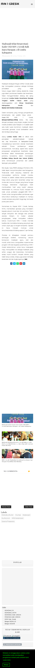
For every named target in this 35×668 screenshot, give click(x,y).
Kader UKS (5, 117)
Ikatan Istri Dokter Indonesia (12, 108)
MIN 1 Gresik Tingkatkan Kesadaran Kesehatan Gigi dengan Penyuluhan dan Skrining (17, 460)
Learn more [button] (7, 660)
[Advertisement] (17, 25)
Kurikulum (6, 518)
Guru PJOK (13, 168)
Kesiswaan (26, 515)
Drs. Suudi (5, 168)
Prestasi (19, 56)
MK (26, 259)
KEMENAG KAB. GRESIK (13, 615)
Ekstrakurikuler (7, 515)
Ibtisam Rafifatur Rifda (10, 120)
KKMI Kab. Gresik (10, 619)
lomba (15, 56)
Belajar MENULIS (10, 621)
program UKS (23, 192)
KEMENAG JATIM (10, 613)
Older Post (28, 507)
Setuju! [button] (6, 664)
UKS (24, 56)
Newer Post (6, 507)
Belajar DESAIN (10, 624)
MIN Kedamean (17, 518)
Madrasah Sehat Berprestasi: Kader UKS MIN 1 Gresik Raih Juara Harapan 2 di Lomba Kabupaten (16, 425)
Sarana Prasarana (8, 521)
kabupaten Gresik (27, 141)
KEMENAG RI (9, 610)
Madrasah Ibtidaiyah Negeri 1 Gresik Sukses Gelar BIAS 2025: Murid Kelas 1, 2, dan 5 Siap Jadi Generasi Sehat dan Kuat (17, 444)
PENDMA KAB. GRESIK (12, 617)
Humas (18, 515)
